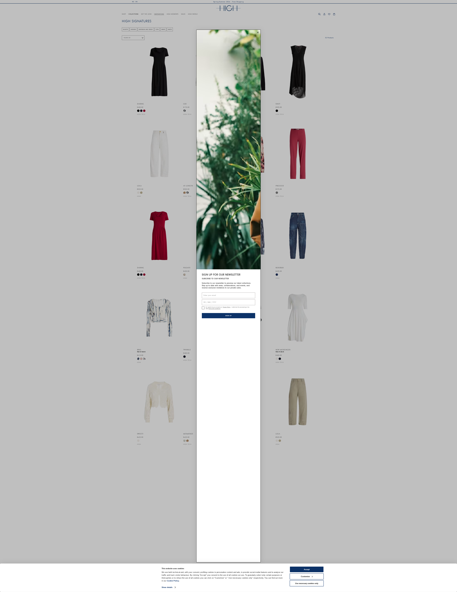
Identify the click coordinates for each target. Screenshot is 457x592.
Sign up (228, 315)
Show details (167, 587)
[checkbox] (203, 308)
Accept (307, 569)
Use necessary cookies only (306, 583)
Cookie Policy (173, 581)
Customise (305, 576)
